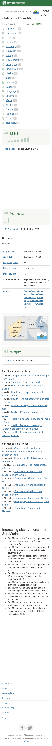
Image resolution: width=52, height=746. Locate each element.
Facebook (22, 727)
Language (11, 91)
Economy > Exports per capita (26, 382)
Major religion (9, 268)
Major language (10, 262)
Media (9, 100)
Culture (9, 42)
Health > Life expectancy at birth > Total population (23, 433)
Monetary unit (9, 273)
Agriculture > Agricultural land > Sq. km (24, 486)
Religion (10, 113)
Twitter (29, 727)
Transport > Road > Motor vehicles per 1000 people (26, 377)
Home (4, 24)
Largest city (8, 251)
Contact (5, 712)
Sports (9, 118)
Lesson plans (8, 693)
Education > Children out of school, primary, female (22, 473)
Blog (4, 717)
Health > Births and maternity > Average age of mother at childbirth (22, 427)
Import (8, 77)
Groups (6, 291)
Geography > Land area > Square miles (25, 503)
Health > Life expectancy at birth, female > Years (23, 393)
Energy (9, 55)
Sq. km (7, 360)
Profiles (26, 24)
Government (12, 69)
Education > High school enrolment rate (24, 407)
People (9, 109)
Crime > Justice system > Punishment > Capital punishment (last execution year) (22, 451)
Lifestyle (10, 95)
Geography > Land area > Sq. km (31, 498)
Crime (9, 37)
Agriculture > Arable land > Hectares (22, 509)
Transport (11, 122)
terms (25, 740)
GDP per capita (11, 229)
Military (9, 104)
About (5, 703)
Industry (10, 82)
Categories (7, 683)
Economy (11, 46)
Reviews (6, 698)
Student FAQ (8, 707)
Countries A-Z (8, 688)
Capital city (8, 257)
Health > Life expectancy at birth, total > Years (26, 400)
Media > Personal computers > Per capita (24, 413)
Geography (11, 64)
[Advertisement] (26, 183)
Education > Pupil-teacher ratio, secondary (24, 459)
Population (9, 148)
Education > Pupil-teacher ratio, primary (24, 466)
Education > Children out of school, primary (22, 493)
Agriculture (11, 28)
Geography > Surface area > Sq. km (24, 479)
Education (11, 50)
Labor (9, 86)
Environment (12, 60)
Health (9, 73)
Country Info (15, 24)
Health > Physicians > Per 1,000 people (22, 387)
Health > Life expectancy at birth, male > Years (26, 420)
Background (12, 33)
